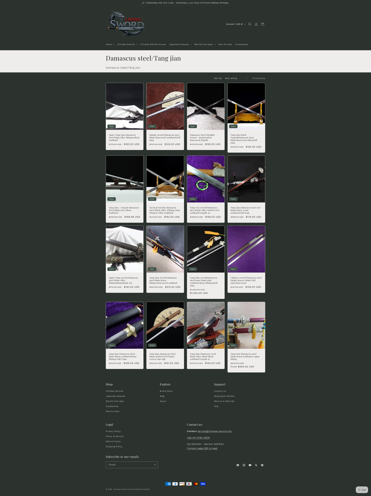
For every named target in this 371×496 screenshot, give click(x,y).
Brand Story (166, 391)
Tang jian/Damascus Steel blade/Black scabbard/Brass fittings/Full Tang (123, 356)
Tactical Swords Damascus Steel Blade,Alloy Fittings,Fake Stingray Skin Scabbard (164, 210)
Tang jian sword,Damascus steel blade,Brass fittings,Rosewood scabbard (163, 280)
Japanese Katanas (115, 396)
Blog (162, 396)
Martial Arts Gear (115, 401)
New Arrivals (112, 411)
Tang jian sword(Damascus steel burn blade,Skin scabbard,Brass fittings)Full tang (204, 281)
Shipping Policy (114, 446)
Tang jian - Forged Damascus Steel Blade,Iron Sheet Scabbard (124, 210)
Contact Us (220, 391)
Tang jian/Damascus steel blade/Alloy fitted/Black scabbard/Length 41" (203, 356)
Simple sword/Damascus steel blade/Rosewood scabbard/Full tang (164, 137)
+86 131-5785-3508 (198, 437)
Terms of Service (115, 436)
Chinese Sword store (122, 489)
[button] (110, 44)
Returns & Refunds (224, 401)
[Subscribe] (154, 464)
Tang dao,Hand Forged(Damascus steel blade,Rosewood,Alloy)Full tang (244, 139)
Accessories (112, 406)
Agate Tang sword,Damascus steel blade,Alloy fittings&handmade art (123, 280)
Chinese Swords (114, 391)
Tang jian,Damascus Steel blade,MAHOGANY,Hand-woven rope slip (162, 356)
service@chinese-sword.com (215, 431)
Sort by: (218, 78)
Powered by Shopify (141, 489)
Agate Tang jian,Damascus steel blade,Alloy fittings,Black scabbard (124, 137)
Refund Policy (113, 441)
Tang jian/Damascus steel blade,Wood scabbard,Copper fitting (245, 356)
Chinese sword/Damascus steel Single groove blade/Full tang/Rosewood (246, 280)
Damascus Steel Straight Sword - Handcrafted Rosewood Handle (202, 137)
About (163, 401)
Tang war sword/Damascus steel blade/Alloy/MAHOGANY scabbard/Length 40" (205, 210)
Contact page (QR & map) (202, 448)
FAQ (216, 406)
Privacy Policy (113, 431)
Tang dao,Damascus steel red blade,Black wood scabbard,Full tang (245, 210)
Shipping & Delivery (224, 396)
